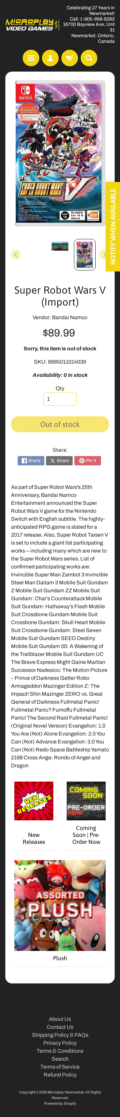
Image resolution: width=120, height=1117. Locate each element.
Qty (60, 388)
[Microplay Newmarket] (32, 24)
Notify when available (113, 227)
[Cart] (69, 58)
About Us (60, 1019)
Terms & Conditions (60, 1051)
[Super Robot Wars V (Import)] (85, 254)
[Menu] (31, 58)
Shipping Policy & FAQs (60, 1035)
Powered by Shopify (60, 1103)
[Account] (50, 58)
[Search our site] (89, 58)
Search (60, 1059)
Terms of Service (60, 1067)
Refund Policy (60, 1075)
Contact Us (60, 1027)
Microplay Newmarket (66, 1092)
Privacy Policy (60, 1043)
